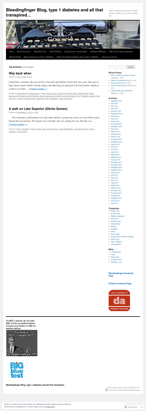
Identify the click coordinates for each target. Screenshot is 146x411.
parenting (114, 229)
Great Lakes (51, 93)
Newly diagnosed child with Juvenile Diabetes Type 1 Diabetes (64, 96)
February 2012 (116, 188)
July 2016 (114, 129)
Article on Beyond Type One (120, 85)
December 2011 (116, 190)
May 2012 (114, 180)
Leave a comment (66, 98)
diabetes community (117, 216)
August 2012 (115, 172)
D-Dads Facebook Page (120, 283)
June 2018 (114, 119)
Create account (116, 252)
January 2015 (115, 159)
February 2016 (116, 134)
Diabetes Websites (98, 51)
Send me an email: (109, 56)
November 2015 (116, 139)
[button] (21, 343)
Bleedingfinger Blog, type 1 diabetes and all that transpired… (54, 12)
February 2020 (116, 111)
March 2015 (115, 154)
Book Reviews (56, 51)
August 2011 (115, 200)
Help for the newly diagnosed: (121, 51)
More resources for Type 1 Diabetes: (39, 56)
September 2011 (116, 198)
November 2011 (116, 193)
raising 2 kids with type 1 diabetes (31, 98)
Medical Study (15, 56)
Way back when (20, 73)
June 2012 (114, 177)
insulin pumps (115, 224)
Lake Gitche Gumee (81, 129)
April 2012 (114, 183)
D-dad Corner (22, 93)
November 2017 (116, 124)
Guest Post (114, 218)
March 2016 (115, 131)
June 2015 (114, 149)
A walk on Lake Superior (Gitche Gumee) (38, 108)
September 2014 (116, 167)
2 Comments (22, 131)
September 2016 (116, 126)
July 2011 (114, 203)
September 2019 (116, 113)
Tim (30, 77)
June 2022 (114, 108)
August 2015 (115, 144)
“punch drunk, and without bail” (122, 90)
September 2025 (116, 101)
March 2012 (115, 185)
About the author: (24, 51)
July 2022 (114, 106)
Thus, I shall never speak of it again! (123, 75)
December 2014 (116, 162)
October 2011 (115, 195)
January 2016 (115, 136)
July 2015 (114, 147)
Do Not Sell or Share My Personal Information (124, 390)
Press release (115, 234)
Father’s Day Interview (118, 80)
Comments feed (116, 259)
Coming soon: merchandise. (76, 51)
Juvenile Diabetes (66, 129)
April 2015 (114, 152)
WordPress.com (116, 262)
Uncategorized (33, 93)
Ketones (113, 226)
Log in (113, 254)
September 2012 (116, 170)
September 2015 (116, 142)
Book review (115, 211)
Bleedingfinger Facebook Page (121, 274)
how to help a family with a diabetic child (72, 93)
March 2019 (115, 116)
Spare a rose (115, 239)
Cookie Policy (50, 406)
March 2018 (115, 121)
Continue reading (38, 88)
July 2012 (114, 175)
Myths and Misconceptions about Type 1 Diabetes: (78, 56)
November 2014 (116, 165)
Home (11, 51)
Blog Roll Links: (40, 51)
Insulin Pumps (52, 129)
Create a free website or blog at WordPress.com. (123, 387)
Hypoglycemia (116, 221)
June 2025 (114, 103)
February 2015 (116, 157)
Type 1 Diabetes (51, 98)
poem (113, 231)
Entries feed (115, 257)
